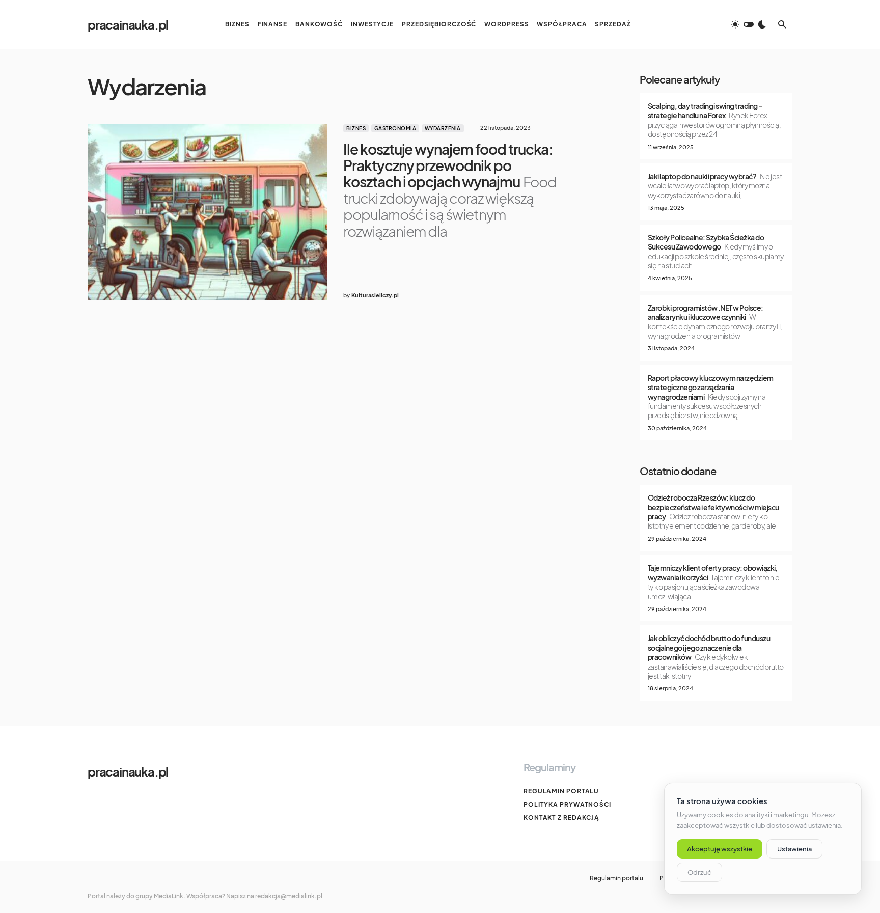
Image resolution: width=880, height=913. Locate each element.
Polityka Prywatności (567, 804)
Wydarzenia (443, 128)
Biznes (356, 128)
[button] (748, 24)
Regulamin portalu (561, 791)
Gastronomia (395, 128)
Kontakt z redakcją (561, 817)
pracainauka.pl (128, 24)
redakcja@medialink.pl (288, 896)
